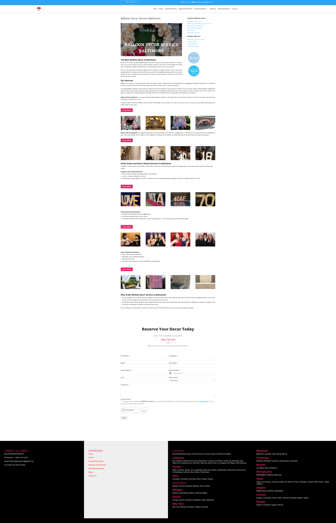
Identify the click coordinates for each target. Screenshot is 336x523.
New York (175, 507)
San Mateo (219, 461)
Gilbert (299, 498)
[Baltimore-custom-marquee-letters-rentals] (155, 206)
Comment (125, 385)
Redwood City (187, 463)
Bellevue (196, 486)
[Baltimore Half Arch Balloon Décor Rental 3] (155, 159)
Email (123, 363)
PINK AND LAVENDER (193, 33)
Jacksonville (221, 470)
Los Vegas (260, 468)
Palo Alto (196, 463)
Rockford (188, 500)
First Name (125, 356)
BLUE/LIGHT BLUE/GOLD (194, 28)
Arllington (303, 482)
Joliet (203, 500)
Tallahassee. (204, 472)
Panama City (240, 470)
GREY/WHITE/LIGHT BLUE (194, 21)
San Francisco (177, 461)
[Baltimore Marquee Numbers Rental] (205, 206)
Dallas (258, 482)
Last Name (173, 356)
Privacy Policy (126, 399)
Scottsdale (267, 498)
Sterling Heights (201, 493)
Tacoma (182, 486)
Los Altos (210, 461)
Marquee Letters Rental (185, 9)
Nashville (259, 461)
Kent (201, 486)
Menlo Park (176, 463)
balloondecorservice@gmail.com (203, 2)
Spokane (189, 486)
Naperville (210, 500)
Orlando (181, 470)
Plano (321, 482)
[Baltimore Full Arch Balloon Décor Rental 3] (205, 129)
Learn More (126, 110)
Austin (281, 482)
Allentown (278, 475)
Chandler (286, 498)
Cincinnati (192, 479)
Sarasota (186, 472)
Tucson (274, 498)
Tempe (305, 498)
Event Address (126, 370)
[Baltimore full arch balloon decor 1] (130, 129)
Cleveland (184, 479)
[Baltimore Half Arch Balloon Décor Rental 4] (180, 159)
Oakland (186, 461)
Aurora (181, 500)
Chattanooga (284, 461)
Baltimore (260, 454)
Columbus (175, 479)
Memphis (267, 461)
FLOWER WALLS (192, 42)
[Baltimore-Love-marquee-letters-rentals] (130, 206)
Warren (191, 493)
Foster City (227, 461)
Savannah (266, 505)
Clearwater (231, 470)
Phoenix (259, 498)
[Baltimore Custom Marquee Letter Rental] (180, 206)
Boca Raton (195, 472)
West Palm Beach (209, 470)
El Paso (296, 482)
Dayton (210, 479)
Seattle (175, 486)
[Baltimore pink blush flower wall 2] (155, 288)
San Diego (231, 463)
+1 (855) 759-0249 (21, 458)
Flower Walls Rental (171, 9)
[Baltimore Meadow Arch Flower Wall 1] (130, 288)
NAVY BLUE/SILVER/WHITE (195, 26)
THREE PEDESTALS (192, 44)
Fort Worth (288, 482)
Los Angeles (221, 463)
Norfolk (270, 491)
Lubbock (259, 484)
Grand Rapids (183, 493)
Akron (199, 479)
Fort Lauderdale (196, 470)
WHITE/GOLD (191, 30)
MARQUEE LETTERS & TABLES (196, 39)
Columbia (268, 454)
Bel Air (284, 454)
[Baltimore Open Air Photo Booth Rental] (155, 246)
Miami (174, 470)
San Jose (193, 461)
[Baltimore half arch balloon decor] (130, 159)
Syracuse (205, 507)
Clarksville (294, 461)
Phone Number (175, 370)
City (123, 377)
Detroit (175, 493)
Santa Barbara (240, 463)
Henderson (273, 468)
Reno (266, 468)
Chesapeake (278, 491)
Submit (124, 418)
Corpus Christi (313, 482)
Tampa (187, 470)
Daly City (203, 463)
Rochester (190, 507)
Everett (207, 486)
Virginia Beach (261, 491)
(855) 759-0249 (186, 2)
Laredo (326, 482)
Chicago (175, 500)
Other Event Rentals (224, 9)
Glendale (293, 498)
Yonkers (198, 507)
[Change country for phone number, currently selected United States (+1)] (171, 373)
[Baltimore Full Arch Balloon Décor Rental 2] (180, 129)
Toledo (204, 479)
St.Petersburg (177, 472)
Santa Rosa (202, 461)
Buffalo (183, 507)
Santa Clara (212, 463)
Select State (174, 377)
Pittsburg (269, 475)
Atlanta (259, 505)
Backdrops (213, 9)
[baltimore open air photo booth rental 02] (130, 246)
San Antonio (266, 482)
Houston (275, 482)
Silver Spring (276, 454)
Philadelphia (261, 475)
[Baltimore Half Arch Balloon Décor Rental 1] (205, 159)
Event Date (173, 363)
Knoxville (274, 461)
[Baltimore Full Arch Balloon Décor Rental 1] (155, 129)
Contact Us (235, 9)
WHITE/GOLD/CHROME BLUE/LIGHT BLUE (199, 23)
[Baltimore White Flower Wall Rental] (205, 288)
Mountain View (237, 461)
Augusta (274, 505)
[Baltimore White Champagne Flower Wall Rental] (180, 288)
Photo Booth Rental (200, 9)
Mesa (280, 498)
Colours (161, 9)
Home (155, 9)
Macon (280, 505)
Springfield (196, 500)
